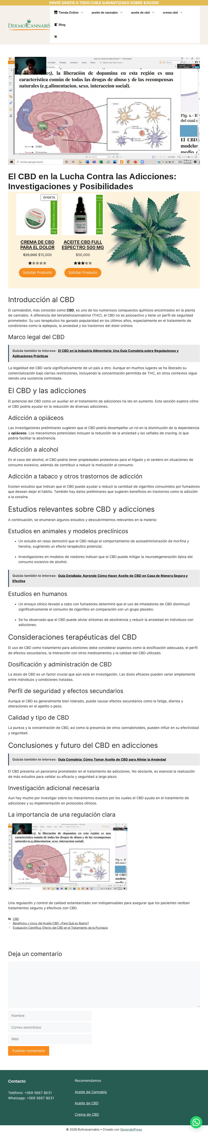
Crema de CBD (87, 1114)
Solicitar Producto (37, 272)
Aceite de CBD (87, 1103)
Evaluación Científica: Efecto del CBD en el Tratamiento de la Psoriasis (60, 927)
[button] (196, 1122)
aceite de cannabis (105, 12)
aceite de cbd (140, 12)
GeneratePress (131, 1129)
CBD (16, 919)
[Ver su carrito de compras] (55, 37)
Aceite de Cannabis (91, 1092)
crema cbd (170, 12)
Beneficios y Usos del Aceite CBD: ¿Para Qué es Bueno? (51, 923)
